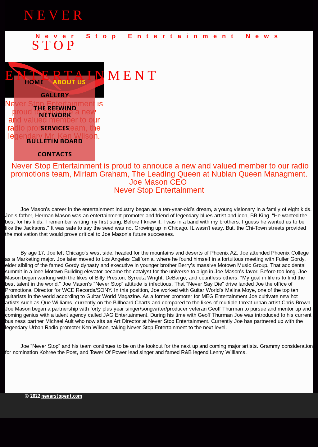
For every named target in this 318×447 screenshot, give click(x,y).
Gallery (55, 95)
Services (55, 128)
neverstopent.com (61, 395)
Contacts (55, 154)
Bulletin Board (55, 141)
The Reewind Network (54, 111)
